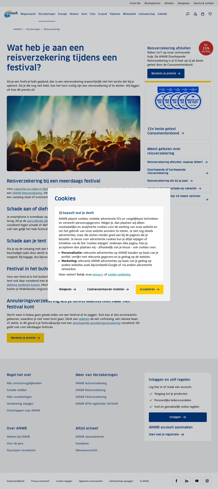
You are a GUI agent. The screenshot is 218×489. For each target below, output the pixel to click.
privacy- (98, 274)
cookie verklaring (119, 274)
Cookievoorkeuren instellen (105, 289)
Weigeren (65, 289)
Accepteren (147, 289)
